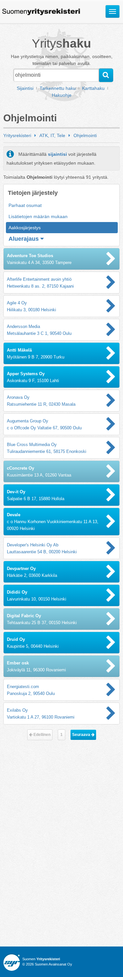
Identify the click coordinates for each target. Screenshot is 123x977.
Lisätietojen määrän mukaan (38, 216)
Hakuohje (62, 95)
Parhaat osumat (25, 205)
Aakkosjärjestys (25, 227)
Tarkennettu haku (58, 88)
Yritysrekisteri (17, 135)
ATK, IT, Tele (52, 135)
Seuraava (81, 734)
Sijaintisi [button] (25, 88)
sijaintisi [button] (57, 154)
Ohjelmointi (85, 135)
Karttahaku (93, 88)
